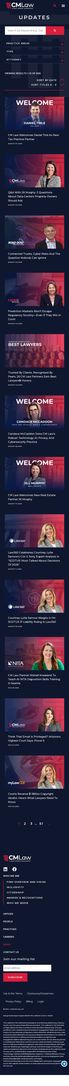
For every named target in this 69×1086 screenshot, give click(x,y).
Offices (8, 913)
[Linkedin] (5, 869)
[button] (63, 5)
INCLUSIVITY (15, 887)
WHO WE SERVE (18, 903)
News (6, 944)
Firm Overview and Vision (26, 882)
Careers (8, 936)
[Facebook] (14, 869)
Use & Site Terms (12, 993)
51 (41, 824)
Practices (9, 929)
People (8, 921)
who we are (11, 875)
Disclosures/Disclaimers (40, 993)
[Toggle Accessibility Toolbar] (64, 1064)
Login (41, 1001)
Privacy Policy (13, 1001)
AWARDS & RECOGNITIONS (25, 897)
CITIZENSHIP (15, 892)
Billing (29, 1001)
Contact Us (11, 952)
